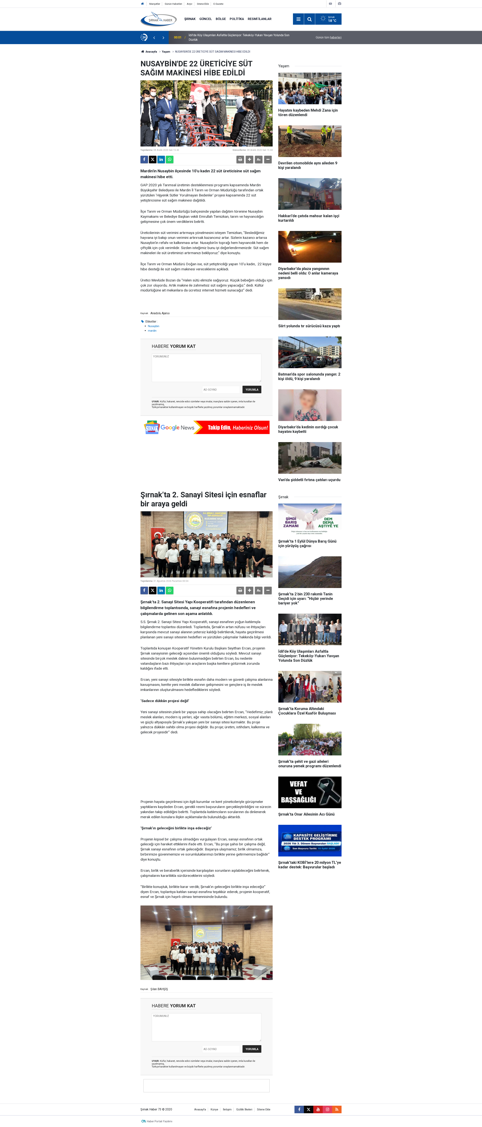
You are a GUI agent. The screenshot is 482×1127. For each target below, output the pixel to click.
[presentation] (154, 37)
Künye (214, 1109)
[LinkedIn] (161, 159)
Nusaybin (153, 326)
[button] (249, 159)
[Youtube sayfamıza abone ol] (318, 1109)
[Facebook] (144, 159)
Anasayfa (151, 51)
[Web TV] (330, 3)
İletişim (227, 1109)
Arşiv (189, 3)
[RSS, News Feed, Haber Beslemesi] (337, 1109)
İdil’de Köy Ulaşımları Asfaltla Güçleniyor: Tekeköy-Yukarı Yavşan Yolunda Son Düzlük (239, 37)
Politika (237, 19)
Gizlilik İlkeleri (244, 1109)
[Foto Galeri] (339, 3)
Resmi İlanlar (260, 19)
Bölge (221, 19)
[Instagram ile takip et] (327, 1109)
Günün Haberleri (173, 3)
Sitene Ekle (203, 3)
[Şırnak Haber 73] (158, 19)
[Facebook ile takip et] (299, 1109)
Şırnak (190, 19)
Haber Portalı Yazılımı (159, 1121)
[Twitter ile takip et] (308, 1109)
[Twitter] (152, 159)
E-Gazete (218, 3)
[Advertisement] (206, 767)
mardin (152, 330)
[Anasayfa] (142, 3)
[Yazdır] (240, 159)
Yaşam (166, 51)
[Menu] (298, 19)
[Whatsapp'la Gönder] (169, 159)
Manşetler (154, 3)
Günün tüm (329, 37)
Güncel (205, 19)
